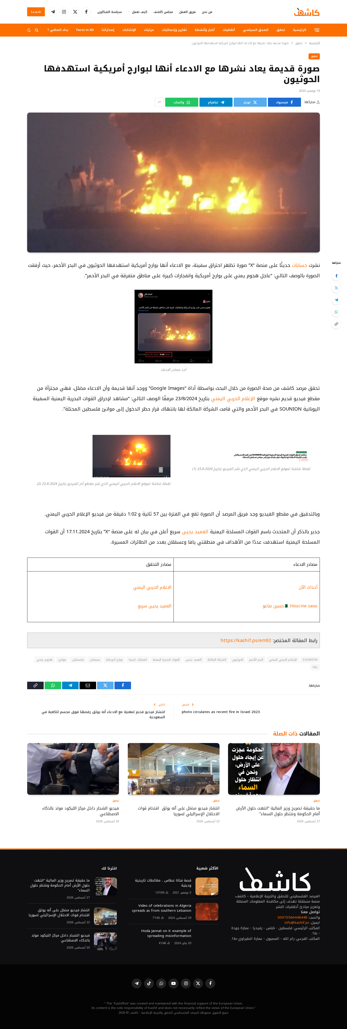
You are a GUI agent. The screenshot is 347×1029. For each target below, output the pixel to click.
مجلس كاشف (163, 12)
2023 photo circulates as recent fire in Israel (221, 712)
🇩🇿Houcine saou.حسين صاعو (290, 606)
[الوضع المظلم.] (29, 30)
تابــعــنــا (36, 11)
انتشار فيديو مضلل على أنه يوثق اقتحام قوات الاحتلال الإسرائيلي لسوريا (178, 811)
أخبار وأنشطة (205, 30)
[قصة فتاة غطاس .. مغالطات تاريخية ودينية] (206, 886)
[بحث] (36, 30)
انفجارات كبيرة (138, 660)
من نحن (207, 12)
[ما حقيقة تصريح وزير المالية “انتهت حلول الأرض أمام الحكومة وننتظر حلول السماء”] (274, 769)
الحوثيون (237, 660)
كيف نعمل (139, 12)
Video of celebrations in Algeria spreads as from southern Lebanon (161, 908)
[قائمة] (316, 30)
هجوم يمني (44, 660)
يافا (315, 667)
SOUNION (310, 660)
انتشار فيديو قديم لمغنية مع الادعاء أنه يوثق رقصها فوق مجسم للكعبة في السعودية (103, 715)
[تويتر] (336, 288)
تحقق (280, 30)
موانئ (62, 660)
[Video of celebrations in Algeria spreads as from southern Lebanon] (206, 911)
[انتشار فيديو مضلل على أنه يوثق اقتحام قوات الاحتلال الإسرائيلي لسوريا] (173, 769)
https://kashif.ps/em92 (245, 640)
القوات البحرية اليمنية (166, 660)
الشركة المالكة (216, 660)
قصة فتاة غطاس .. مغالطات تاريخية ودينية (163, 883)
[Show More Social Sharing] (159, 102)
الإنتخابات (129, 30)
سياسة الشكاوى (109, 12)
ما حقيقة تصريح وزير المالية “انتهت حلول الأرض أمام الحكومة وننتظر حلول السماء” (278, 811)
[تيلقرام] (336, 300)
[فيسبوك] (336, 276)
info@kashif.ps (296, 922)
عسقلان (95, 660)
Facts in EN (85, 30)
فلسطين (78, 660)
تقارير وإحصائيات (174, 30)
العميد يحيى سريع (154, 606)
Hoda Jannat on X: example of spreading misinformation (166, 933)
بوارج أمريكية (114, 660)
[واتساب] (336, 312)
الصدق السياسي (255, 30)
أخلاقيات (229, 30)
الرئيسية (299, 30)
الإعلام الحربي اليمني (233, 398)
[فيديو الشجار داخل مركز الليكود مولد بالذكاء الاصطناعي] (73, 769)
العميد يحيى (195, 531)
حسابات (299, 265)
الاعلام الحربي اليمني (152, 587)
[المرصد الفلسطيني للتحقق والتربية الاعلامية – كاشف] (307, 12)
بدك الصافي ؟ (57, 30)
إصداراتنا (108, 30)
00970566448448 (292, 917)
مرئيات (149, 30)
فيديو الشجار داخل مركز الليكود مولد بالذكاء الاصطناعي (80, 811)
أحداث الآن (308, 587)
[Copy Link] (336, 324)
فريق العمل (187, 12)
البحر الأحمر (256, 660)
